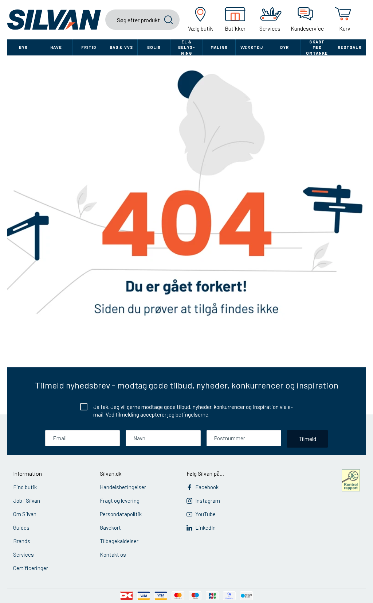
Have (56, 47)
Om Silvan (24, 514)
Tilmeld (307, 438)
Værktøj (251, 47)
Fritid (89, 47)
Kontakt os (113, 554)
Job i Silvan (26, 500)
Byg (23, 47)
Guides (21, 527)
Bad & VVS (121, 47)
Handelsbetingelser (123, 487)
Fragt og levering (120, 500)
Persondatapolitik (121, 514)
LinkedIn (205, 527)
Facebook (207, 487)
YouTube (205, 514)
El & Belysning (186, 47)
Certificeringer (30, 568)
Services (23, 554)
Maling (219, 47)
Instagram (207, 500)
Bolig (154, 47)
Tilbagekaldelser (119, 541)
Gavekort (110, 527)
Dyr (284, 47)
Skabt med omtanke (317, 47)
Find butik (25, 487)
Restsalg (350, 47)
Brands (21, 541)
